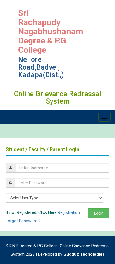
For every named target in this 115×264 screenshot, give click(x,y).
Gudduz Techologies (84, 254)
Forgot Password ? (23, 220)
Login (99, 213)
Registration (69, 212)
